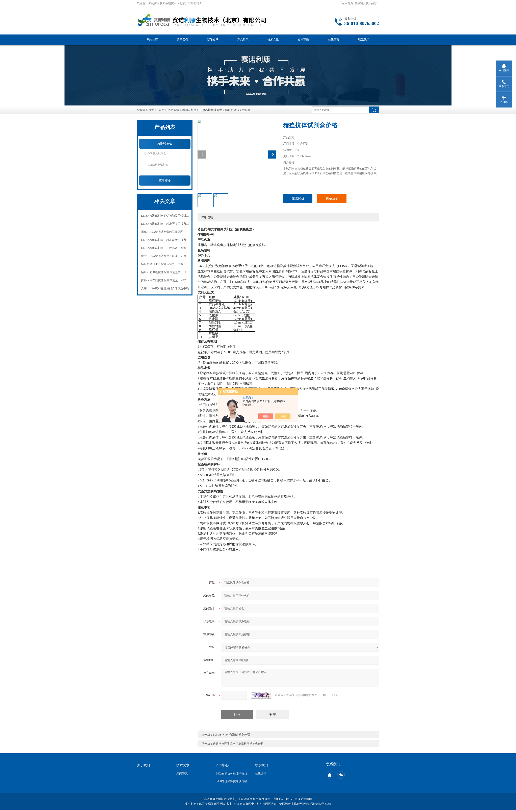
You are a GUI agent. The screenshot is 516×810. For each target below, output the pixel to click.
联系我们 (373, 3)
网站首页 (152, 39)
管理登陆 (219, 803)
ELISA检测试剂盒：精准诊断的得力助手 (165, 239)
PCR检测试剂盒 (157, 153)
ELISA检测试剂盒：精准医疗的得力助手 (165, 223)
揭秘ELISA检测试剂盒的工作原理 (162, 231)
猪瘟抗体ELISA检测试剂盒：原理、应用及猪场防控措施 (165, 264)
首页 (161, 110)
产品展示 (243, 39)
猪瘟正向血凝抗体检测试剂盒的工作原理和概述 (165, 272)
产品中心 (222, 765)
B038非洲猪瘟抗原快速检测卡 (233, 781)
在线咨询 (260, 773)
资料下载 (303, 39)
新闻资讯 (212, 39)
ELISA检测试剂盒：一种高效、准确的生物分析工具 (165, 247)
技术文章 (273, 39)
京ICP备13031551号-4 (286, 799)
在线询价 (297, 198)
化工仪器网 (206, 803)
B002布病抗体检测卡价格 (231, 773)
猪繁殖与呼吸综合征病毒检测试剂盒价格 (238, 743)
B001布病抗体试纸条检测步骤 (231, 734)
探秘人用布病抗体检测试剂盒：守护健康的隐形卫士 (165, 280)
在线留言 (360, 3)
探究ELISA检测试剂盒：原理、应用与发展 (165, 256)
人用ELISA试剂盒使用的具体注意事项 (165, 288)
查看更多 (165, 180)
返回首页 (347, 3)
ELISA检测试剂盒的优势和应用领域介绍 (165, 215)
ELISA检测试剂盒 (158, 164)
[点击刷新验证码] (261, 695)
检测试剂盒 (189, 110)
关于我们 (182, 39)
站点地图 (306, 799)
